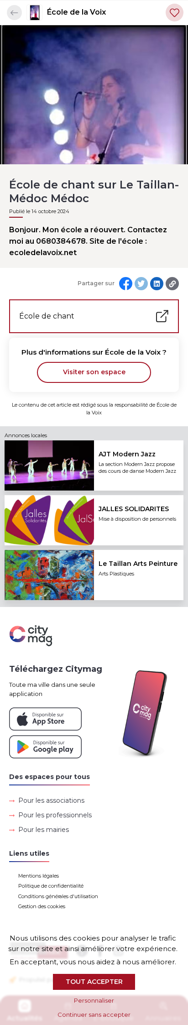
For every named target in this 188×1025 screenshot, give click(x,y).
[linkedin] (156, 283)
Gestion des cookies (41, 906)
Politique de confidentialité (51, 886)
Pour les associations (51, 800)
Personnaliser (94, 1000)
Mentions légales (38, 876)
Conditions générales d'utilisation (58, 896)
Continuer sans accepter (94, 1014)
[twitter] (141, 283)
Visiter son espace (94, 372)
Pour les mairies (43, 830)
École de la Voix (76, 12)
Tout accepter (94, 982)
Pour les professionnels (55, 815)
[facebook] (125, 283)
